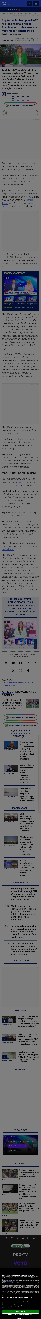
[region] (20, 1293)
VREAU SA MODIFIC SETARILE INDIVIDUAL (20, 1315)
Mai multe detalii (10, 1281)
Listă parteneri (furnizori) (7, 1307)
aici (11, 1290)
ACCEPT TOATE (20, 1311)
